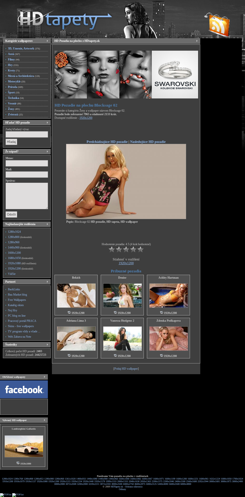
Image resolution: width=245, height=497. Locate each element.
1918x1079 (19, 481)
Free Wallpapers (17, 300)
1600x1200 (14, 252)
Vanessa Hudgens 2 (122, 320)
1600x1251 (193, 478)
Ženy (14, 109)
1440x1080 (92, 478)
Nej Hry (12, 310)
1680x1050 (20, 258)
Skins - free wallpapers (21, 326)
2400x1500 (180, 481)
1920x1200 (20, 268)
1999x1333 (111, 481)
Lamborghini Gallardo (24, 428)
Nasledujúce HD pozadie (148, 142)
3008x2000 (59, 484)
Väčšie (12, 274)
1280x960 (13, 242)
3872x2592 (105, 484)
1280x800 (20, 237)
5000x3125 (151, 484)
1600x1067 (147, 478)
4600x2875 (139, 484)
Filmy (13, 59)
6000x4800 (185, 484)
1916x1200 (7, 481)
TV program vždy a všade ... (24, 331)
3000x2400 (237, 481)
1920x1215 (65, 481)
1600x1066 (135, 478)
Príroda (15, 87)
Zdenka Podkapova (168, 320)
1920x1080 (22, 263)
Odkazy (122, 489)
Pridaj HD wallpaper (126, 368)
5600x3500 (174, 484)
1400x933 (81, 478)
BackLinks (14, 289)
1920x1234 (76, 481)
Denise (122, 277)
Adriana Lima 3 (76, 320)
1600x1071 (158, 478)
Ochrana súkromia (133, 486)
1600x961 (204, 478)
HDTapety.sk (117, 486)
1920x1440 (88, 481)
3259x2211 (94, 484)
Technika (16, 98)
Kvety (14, 70)
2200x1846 (168, 481)
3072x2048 (71, 484)
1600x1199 (170, 478)
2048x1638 (134, 481)
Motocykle (16, 81)
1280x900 (49, 478)
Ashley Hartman (168, 277)
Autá (14, 54)
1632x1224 (214, 478)
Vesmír (14, 103)
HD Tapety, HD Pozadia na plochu (60, 18)
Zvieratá (15, 114)
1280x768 (18, 478)
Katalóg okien (16, 305)
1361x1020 (70, 478)
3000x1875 (226, 481)
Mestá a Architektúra (24, 76)
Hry (13, 65)
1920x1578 (99, 481)
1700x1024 (237, 478)
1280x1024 (14, 231)
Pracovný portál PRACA (22, 321)
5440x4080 (162, 484)
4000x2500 (116, 484)
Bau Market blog (17, 294)
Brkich (76, 277)
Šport (13, 92)
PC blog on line (17, 315)
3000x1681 (214, 481)
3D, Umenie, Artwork (24, 48)
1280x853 (39, 478)
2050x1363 (145, 481)
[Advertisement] (126, 130)
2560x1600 (191, 481)
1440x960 (113, 478)
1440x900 (20, 247)
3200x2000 (82, 484)
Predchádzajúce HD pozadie (107, 142)
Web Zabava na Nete (19, 336)
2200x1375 (157, 481)
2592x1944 (203, 481)
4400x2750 (128, 484)
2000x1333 (122, 481)
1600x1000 (124, 478)
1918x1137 (30, 481)
